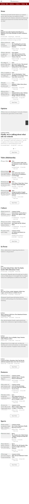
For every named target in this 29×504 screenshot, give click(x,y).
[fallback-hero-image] (14, 21)
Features (24, 4)
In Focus (3, 4)
